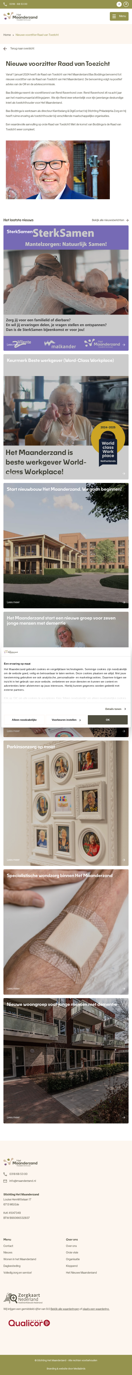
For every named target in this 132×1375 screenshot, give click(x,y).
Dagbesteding (11, 1266)
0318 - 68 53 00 (18, 4)
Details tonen (113, 708)
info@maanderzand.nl (22, 1181)
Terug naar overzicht (22, 48)
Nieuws (7, 1252)
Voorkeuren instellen (64, 719)
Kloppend (72, 1266)
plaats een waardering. (96, 1309)
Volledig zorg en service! (17, 1273)
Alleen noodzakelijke (24, 719)
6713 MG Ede (11, 1204)
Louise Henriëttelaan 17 (17, 1199)
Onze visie (72, 1252)
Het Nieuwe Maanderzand (81, 1273)
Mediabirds (79, 1369)
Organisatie (73, 1259)
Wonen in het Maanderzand (19, 1259)
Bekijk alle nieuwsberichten (108, 220)
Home (7, 35)
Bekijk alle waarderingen (65, 1309)
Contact (8, 1246)
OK (108, 719)
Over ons (71, 1246)
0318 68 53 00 (18, 1174)
